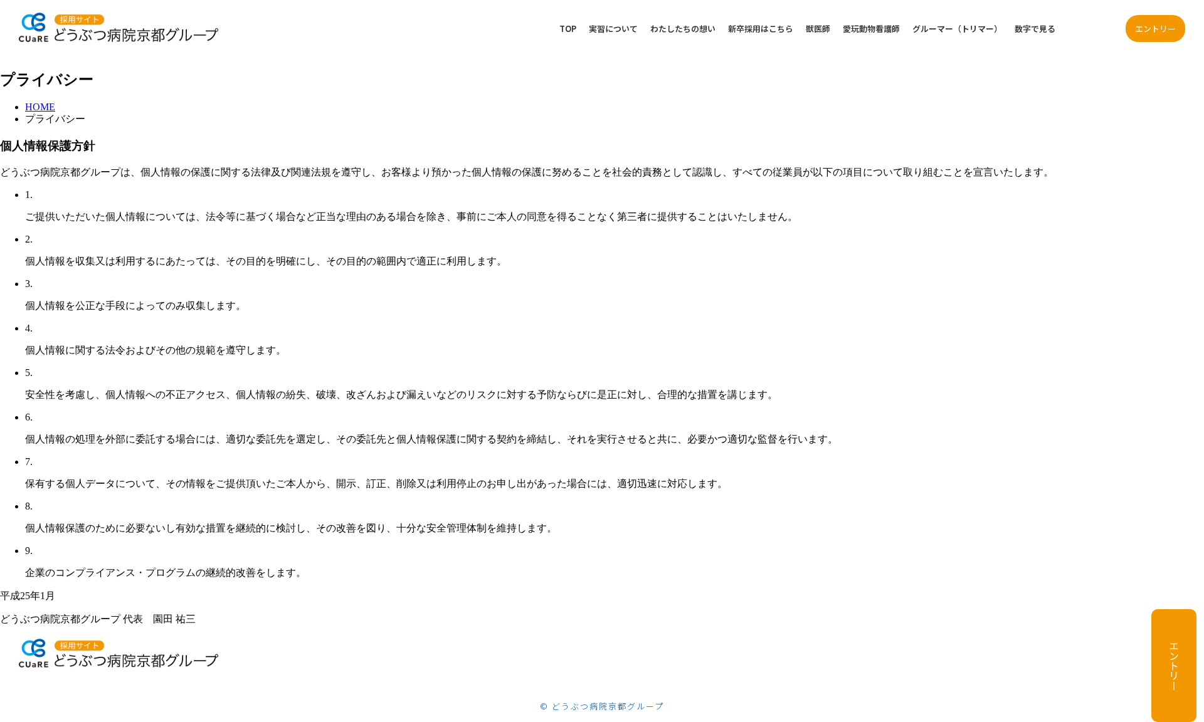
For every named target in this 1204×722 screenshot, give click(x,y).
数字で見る (1035, 28)
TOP (567, 28)
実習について (613, 28)
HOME (40, 107)
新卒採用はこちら (760, 28)
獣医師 (818, 28)
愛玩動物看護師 (871, 28)
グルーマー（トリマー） (957, 28)
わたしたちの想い (683, 28)
